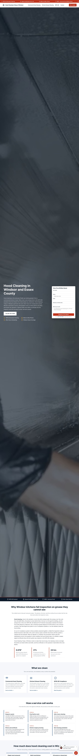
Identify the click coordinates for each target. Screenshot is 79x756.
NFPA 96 (57, 5)
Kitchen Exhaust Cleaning (48, 5)
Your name (55, 290)
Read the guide (57, 690)
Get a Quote (72, 5)
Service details (8, 690)
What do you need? (56, 306)
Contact (62, 5)
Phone (54, 294)
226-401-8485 (60, 316)
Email (54, 298)
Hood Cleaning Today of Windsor (14, 5)
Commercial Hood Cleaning (34, 5)
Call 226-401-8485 (10, 313)
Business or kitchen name (57, 302)
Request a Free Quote (63, 314)
